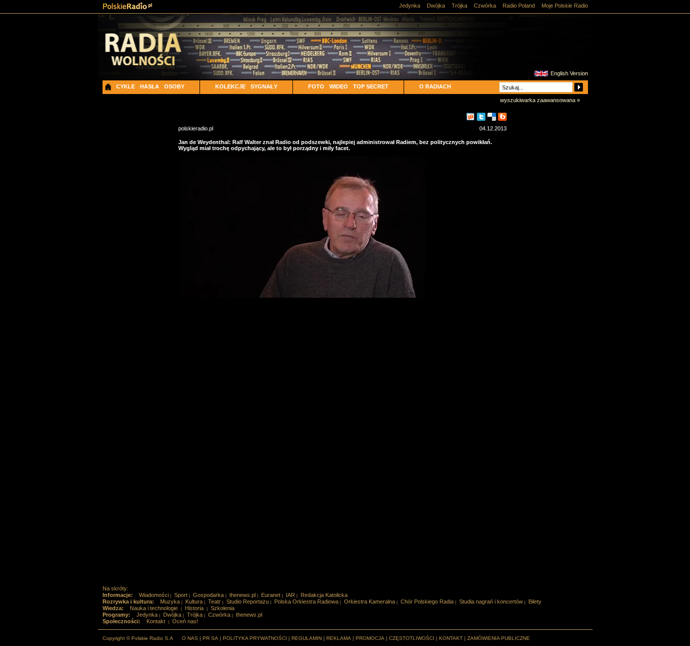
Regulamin (306, 638)
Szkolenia (222, 608)
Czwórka (485, 6)
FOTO (316, 86)
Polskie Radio (128, 6)
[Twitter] (481, 117)
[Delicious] (491, 117)
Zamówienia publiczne (498, 638)
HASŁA (149, 86)
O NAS (190, 638)
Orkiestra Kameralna (369, 601)
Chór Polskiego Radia (427, 601)
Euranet (270, 595)
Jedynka (409, 6)
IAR (290, 595)
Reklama (338, 638)
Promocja (370, 638)
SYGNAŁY (264, 86)
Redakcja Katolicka (324, 595)
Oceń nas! (185, 621)
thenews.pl (242, 595)
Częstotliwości (411, 638)
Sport (180, 595)
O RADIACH (435, 86)
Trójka (459, 6)
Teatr (214, 601)
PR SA (210, 638)
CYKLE (125, 86)
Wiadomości (154, 595)
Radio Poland (519, 6)
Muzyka (170, 601)
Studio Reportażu (247, 601)
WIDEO (338, 86)
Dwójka (436, 6)
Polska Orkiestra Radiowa (306, 601)
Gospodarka (208, 595)
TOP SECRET (370, 86)
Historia (194, 608)
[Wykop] (470, 117)
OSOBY (174, 86)
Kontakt (155, 621)
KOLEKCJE (230, 86)
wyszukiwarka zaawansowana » (540, 100)
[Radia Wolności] (159, 57)
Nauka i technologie (154, 608)
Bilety (534, 601)
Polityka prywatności (255, 638)
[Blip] (502, 117)
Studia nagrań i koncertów (491, 601)
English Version (569, 73)
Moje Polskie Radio (564, 6)
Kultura (194, 601)
